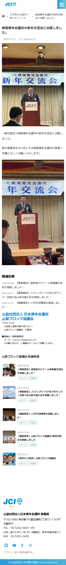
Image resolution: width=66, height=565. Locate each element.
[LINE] (6, 545)
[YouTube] (14, 545)
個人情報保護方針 (24, 552)
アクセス (7, 552)
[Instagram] (30, 545)
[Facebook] (22, 545)
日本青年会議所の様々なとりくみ (19, 16)
